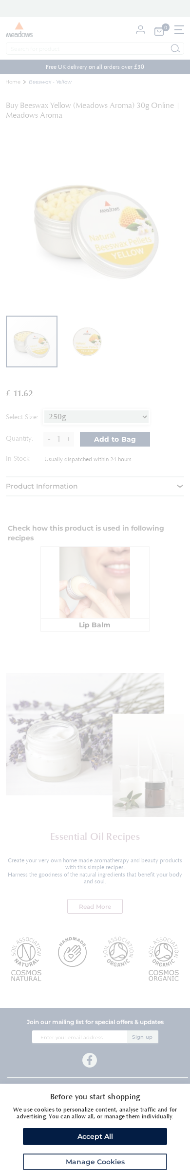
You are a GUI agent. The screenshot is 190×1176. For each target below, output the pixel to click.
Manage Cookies (95, 1161)
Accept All (95, 1136)
